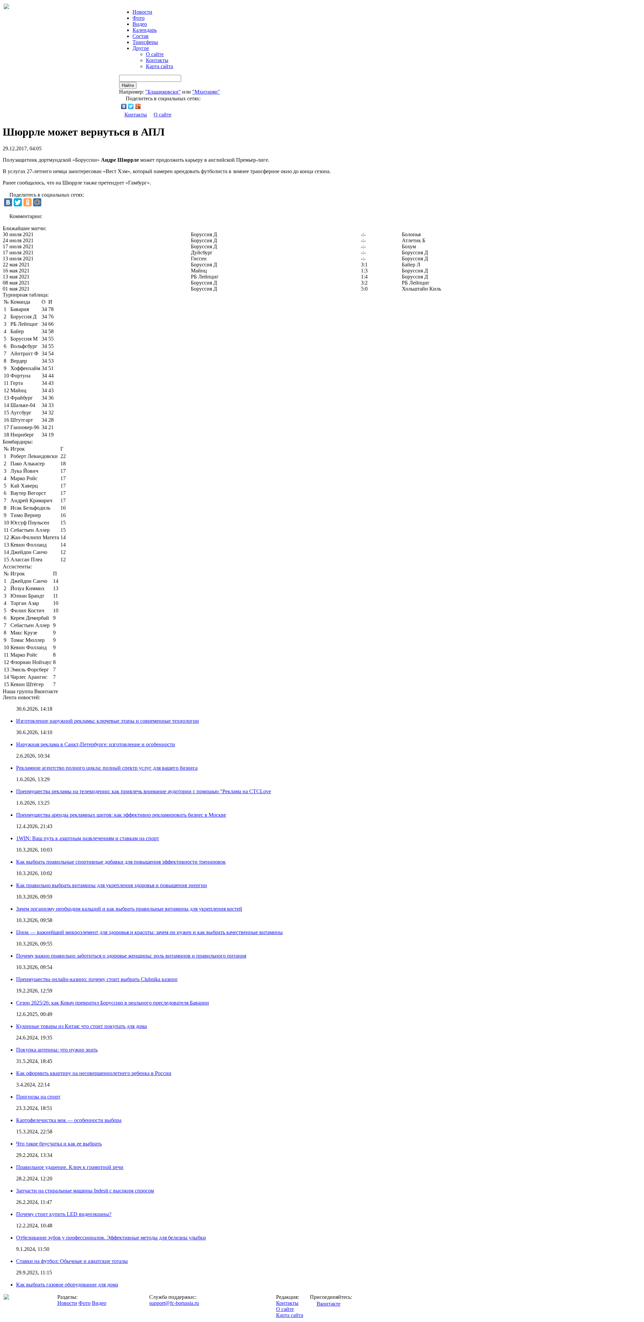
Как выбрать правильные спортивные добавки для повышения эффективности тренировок (121, 862)
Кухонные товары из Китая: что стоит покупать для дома (81, 1026)
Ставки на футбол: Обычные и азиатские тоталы (72, 1261)
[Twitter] (131, 106)
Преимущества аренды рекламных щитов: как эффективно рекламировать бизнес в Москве (121, 815)
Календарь (144, 30)
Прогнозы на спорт (38, 1097)
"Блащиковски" (163, 92)
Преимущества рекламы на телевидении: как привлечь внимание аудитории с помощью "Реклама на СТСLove (143, 791)
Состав (140, 36)
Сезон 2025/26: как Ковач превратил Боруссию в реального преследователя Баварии (112, 1003)
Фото (138, 18)
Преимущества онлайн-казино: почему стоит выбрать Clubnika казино (96, 979)
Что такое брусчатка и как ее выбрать (59, 1144)
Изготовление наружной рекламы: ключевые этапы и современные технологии (107, 721)
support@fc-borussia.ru (174, 1303)
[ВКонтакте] (123, 106)
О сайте (155, 54)
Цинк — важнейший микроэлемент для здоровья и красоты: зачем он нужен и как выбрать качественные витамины (149, 932)
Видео (139, 24)
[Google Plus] (138, 106)
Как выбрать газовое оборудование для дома (67, 1284)
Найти (128, 85)
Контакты (157, 60)
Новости (67, 1303)
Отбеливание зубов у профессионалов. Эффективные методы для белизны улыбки (111, 1237)
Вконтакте (328, 1304)
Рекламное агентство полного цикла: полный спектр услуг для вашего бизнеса (107, 768)
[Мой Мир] (37, 202)
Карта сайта (159, 66)
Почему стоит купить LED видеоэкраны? (63, 1214)
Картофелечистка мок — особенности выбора (68, 1120)
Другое (140, 48)
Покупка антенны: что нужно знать (57, 1050)
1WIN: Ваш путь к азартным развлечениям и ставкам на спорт (87, 838)
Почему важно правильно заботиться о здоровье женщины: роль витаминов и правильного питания (131, 956)
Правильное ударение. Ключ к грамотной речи (69, 1167)
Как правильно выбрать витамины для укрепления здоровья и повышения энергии (111, 885)
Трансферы (145, 42)
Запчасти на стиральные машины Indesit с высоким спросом (85, 1190)
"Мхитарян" (206, 92)
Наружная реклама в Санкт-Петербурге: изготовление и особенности (95, 744)
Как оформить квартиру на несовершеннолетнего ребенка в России (93, 1073)
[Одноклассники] (27, 202)
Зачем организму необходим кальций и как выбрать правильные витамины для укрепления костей (129, 909)
